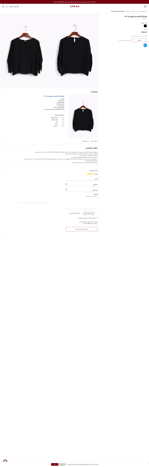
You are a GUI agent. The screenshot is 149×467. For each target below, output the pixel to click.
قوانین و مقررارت (82, 221)
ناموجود (139, 40)
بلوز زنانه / (126, 11)
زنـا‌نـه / (137, 11)
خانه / (145, 11)
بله (54, 464)
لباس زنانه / (132, 11)
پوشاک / (141, 11)
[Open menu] (145, 6)
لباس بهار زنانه (85, 141)
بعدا (62, 464)
